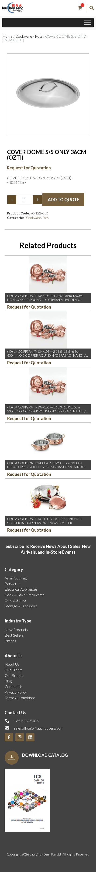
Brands (10, 640)
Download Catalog (45, 755)
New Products (16, 629)
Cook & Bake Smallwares (25, 594)
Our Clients (14, 670)
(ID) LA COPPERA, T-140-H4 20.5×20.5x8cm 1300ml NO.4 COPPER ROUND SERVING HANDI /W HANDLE (46, 465)
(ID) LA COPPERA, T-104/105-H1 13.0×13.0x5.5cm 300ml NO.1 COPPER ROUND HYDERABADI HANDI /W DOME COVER (48, 411)
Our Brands (14, 675)
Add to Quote (63, 199)
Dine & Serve (15, 600)
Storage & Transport (21, 606)
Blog (8, 681)
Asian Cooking (16, 578)
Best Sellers (14, 635)
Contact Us (14, 686)
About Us (12, 664)
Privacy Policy (16, 692)
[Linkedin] (30, 737)
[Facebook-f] (9, 737)
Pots (38, 36)
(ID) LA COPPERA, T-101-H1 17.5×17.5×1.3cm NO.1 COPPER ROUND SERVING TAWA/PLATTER (44, 521)
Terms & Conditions (20, 697)
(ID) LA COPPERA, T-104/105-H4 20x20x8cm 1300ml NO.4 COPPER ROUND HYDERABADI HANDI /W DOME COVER (45, 300)
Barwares (12, 583)
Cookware (23, 36)
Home (7, 36)
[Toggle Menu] (87, 23)
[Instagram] (19, 737)
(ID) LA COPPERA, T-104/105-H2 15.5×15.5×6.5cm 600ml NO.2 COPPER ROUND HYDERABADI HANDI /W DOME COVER (48, 355)
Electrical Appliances (21, 589)
